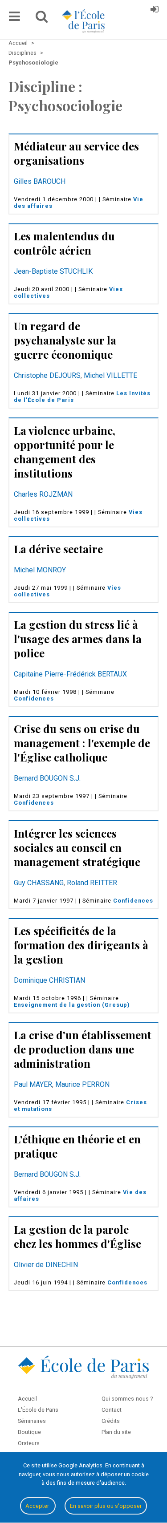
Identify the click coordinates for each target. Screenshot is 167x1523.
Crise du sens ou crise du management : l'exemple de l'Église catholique (82, 742)
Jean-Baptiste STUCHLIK (53, 271)
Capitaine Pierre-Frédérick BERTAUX (70, 674)
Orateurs (29, 1443)
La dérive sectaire (58, 549)
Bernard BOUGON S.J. (47, 778)
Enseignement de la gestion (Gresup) (72, 1004)
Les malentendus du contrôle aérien (64, 243)
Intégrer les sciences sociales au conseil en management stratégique (77, 847)
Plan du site (116, 1432)
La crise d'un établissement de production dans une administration (82, 1049)
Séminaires (32, 1421)
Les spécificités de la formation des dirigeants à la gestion (81, 945)
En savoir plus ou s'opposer (106, 1506)
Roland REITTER (92, 883)
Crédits (111, 1421)
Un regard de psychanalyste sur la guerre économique (65, 340)
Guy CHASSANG (39, 883)
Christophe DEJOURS (47, 375)
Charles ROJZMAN (43, 494)
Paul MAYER (33, 1084)
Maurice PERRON (82, 1084)
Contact (112, 1409)
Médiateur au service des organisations (76, 153)
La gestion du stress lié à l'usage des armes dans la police (78, 638)
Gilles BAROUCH (39, 181)
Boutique (29, 1432)
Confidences (34, 698)
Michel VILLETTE (110, 375)
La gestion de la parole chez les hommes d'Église (77, 1236)
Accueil (27, 1398)
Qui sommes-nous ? (127, 1398)
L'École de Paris (38, 1409)
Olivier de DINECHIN (46, 1264)
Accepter (37, 1506)
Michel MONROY (40, 570)
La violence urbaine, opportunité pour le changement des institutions (64, 451)
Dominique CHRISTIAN (49, 980)
